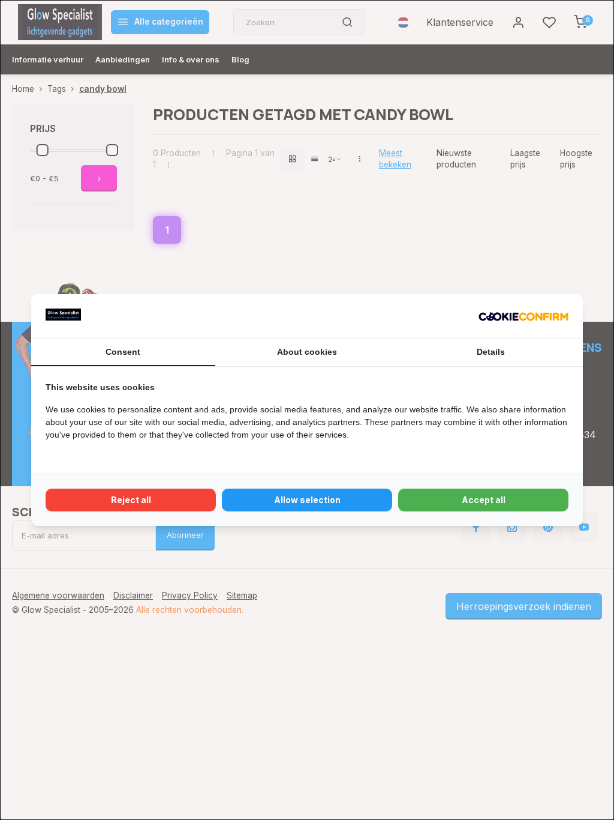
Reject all (131, 500)
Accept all (483, 500)
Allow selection (307, 500)
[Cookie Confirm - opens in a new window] (523, 316)
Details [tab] (491, 352)
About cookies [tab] (307, 352)
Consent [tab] (123, 352)
